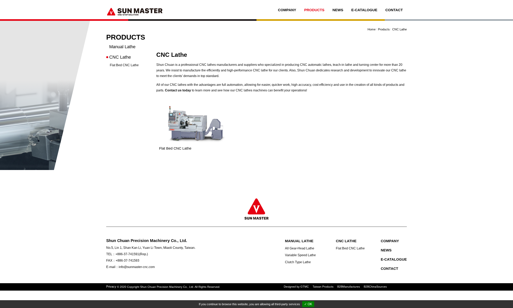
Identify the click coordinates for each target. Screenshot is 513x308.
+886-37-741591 (127, 254)
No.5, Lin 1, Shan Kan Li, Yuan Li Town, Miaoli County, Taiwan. (150, 247)
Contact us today (178, 90)
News (337, 10)
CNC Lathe (120, 57)
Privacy (111, 286)
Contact (394, 10)
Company (287, 10)
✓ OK (308, 304)
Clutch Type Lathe (298, 262)
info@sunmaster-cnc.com (137, 267)
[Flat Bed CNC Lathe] (195, 124)
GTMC (304, 286)
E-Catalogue (364, 10)
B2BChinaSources (375, 286)
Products (314, 10)
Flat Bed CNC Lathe (124, 65)
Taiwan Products (323, 286)
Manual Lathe (122, 46)
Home (372, 29)
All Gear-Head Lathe (299, 248)
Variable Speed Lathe (300, 255)
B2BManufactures (348, 286)
